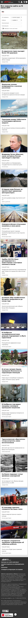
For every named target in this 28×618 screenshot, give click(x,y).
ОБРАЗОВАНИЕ (6, 451)
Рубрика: (4, 20)
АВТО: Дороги (6, 201)
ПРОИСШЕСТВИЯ (6, 236)
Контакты (4, 567)
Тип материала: (5, 17)
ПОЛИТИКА (5, 166)
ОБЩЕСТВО (5, 61)
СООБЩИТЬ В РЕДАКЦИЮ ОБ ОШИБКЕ (12, 569)
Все (3, 11)
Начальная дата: (5, 23)
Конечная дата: (5, 25)
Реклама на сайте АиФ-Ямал (10, 562)
